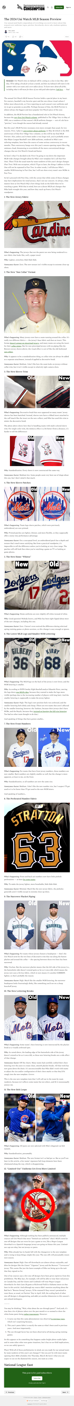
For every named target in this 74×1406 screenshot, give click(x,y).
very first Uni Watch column (25, 117)
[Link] (1, 197)
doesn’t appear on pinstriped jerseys (24, 343)
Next (64, 1392)
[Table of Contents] (2, 703)
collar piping (16, 346)
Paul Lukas (11, 30)
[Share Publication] (52, 7)
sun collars (8, 352)
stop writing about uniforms (34, 130)
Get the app (44, 1400)
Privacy (35, 1397)
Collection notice (46, 1397)
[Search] (48, 7)
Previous (11, 1392)
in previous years (58, 1319)
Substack (29, 1404)
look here (59, 89)
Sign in (68, 7)
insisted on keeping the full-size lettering (50, 711)
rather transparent (31, 1314)
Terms (39, 1397)
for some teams (29, 879)
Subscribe (59, 7)
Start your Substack (33, 1400)
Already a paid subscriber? (37, 1383)
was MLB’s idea (22, 692)
